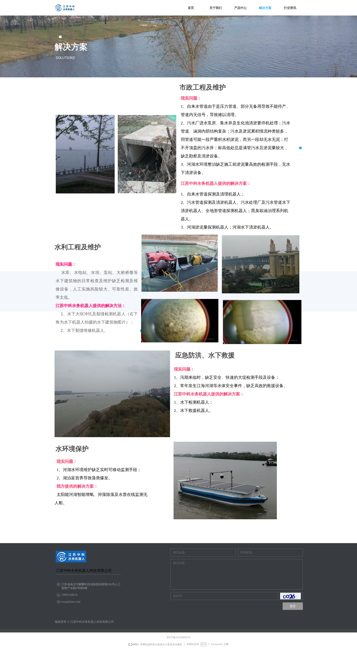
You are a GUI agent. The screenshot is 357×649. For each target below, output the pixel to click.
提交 (293, 606)
